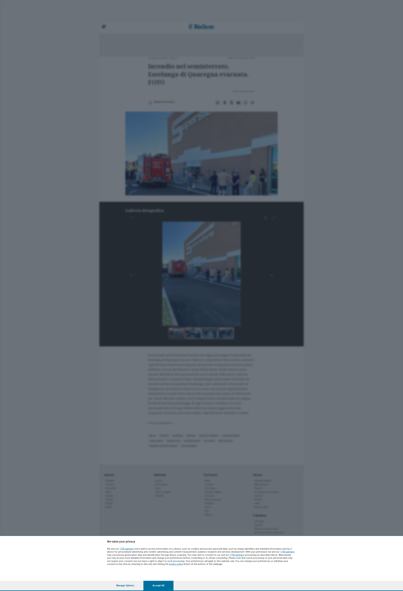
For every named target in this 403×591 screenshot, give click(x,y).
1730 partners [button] (126, 548)
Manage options (125, 585)
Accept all (158, 585)
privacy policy (176, 564)
